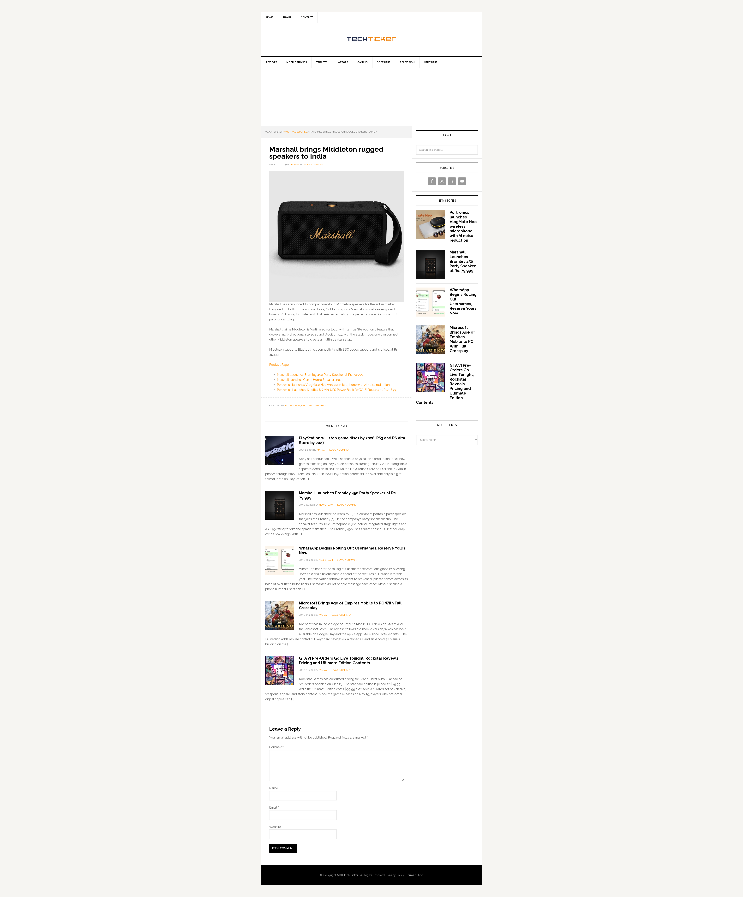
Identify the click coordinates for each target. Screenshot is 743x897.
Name (274, 788)
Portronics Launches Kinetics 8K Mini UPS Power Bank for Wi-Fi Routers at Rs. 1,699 (336, 390)
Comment (277, 747)
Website (275, 827)
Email (274, 807)
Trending (320, 405)
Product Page (279, 364)
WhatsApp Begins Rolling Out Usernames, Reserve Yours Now (463, 301)
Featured (307, 405)
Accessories (292, 405)
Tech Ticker (371, 39)
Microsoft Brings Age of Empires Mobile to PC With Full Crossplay (462, 339)
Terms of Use (414, 875)
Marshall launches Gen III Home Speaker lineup (310, 380)
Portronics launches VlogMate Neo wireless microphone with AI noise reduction (333, 385)
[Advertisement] (371, 97)
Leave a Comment (313, 164)
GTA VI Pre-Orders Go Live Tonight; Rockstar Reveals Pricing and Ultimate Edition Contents (348, 660)
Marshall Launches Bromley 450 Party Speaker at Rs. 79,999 (320, 375)
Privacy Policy (395, 875)
